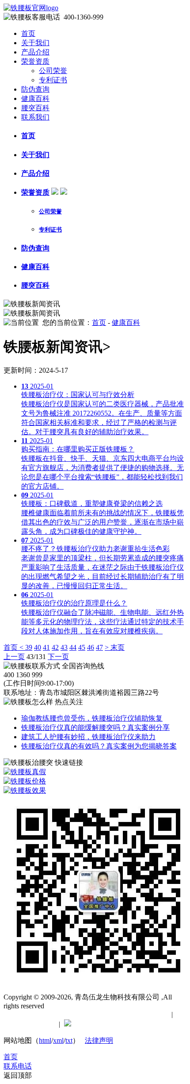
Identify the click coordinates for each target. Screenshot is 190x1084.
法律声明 (99, 1040)
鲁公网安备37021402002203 (117, 1024)
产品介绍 (35, 52)
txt (68, 1040)
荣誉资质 (35, 61)
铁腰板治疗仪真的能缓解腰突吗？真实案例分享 (95, 727)
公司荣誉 (53, 70)
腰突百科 (35, 108)
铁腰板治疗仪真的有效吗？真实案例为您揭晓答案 (99, 746)
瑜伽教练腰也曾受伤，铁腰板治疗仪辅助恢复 (92, 718)
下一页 (58, 656)
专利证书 (53, 80)
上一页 (14, 656)
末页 (117, 647)
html (45, 1040)
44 (72, 647)
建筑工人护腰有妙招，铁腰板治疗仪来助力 (88, 737)
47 (99, 647)
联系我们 (35, 117)
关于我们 (35, 42)
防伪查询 (35, 89)
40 (37, 647)
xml (58, 1040)
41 (46, 647)
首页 (28, 33)
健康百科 (35, 98)
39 (28, 647)
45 (81, 647)
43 (64, 647)
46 (90, 647)
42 (55, 647)
